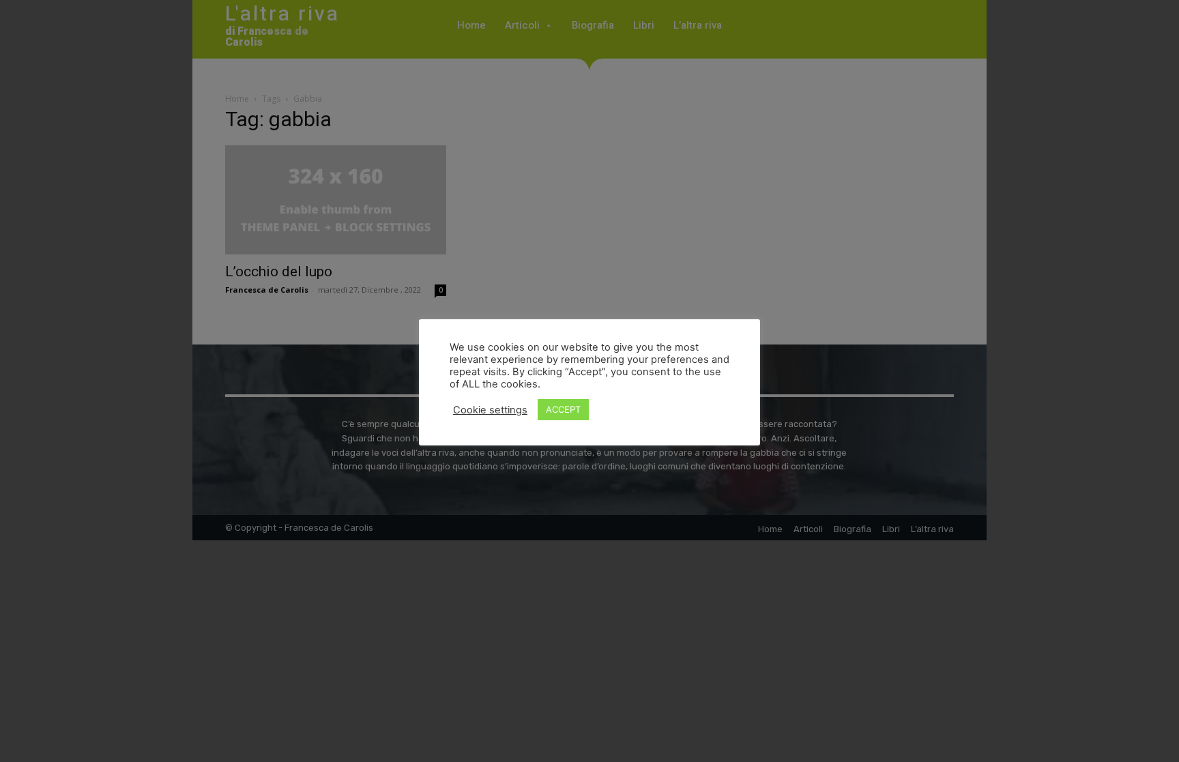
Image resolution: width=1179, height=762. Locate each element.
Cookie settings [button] (490, 410)
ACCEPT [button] (563, 409)
